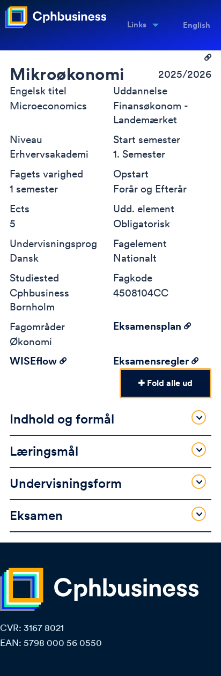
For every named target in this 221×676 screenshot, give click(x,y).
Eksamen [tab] (36, 515)
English (196, 25)
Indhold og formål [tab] (62, 419)
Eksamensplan (148, 326)
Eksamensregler (152, 361)
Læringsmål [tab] (44, 451)
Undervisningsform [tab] (66, 483)
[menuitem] (139, 25)
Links (136, 24)
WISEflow (35, 361)
